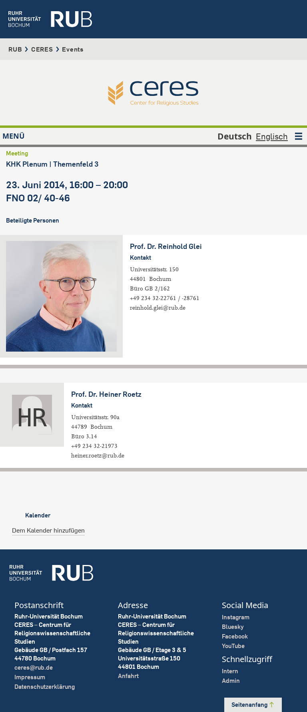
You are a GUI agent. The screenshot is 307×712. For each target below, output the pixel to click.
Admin (231, 680)
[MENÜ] (298, 136)
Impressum (29, 677)
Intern (230, 671)
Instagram (235, 617)
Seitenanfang (250, 704)
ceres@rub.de (33, 667)
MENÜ (13, 136)
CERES (42, 49)
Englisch (272, 136)
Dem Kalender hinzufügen (48, 530)
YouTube (233, 646)
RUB (15, 49)
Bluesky (233, 626)
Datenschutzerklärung (44, 686)
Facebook (235, 636)
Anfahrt (128, 676)
